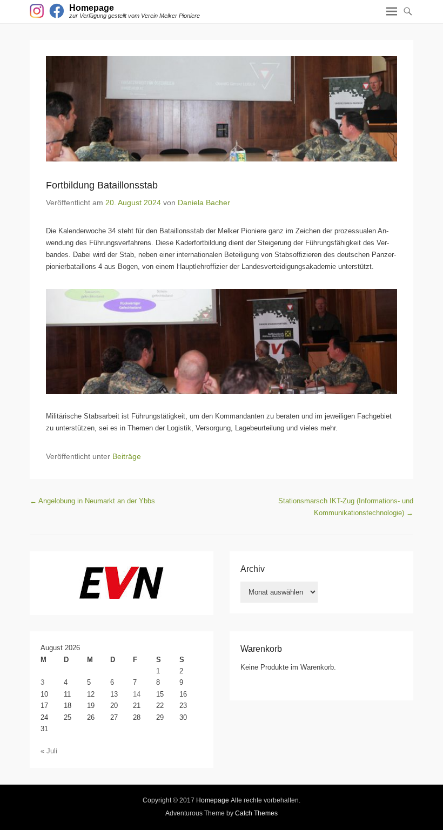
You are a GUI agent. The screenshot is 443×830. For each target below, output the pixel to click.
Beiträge (126, 456)
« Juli (49, 751)
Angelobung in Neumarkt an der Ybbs (92, 501)
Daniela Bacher (204, 202)
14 (136, 694)
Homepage (91, 7)
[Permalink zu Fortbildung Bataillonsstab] (221, 108)
